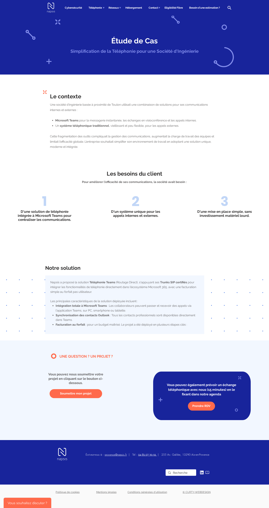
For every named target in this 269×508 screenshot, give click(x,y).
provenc (109, 455)
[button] (95, 8)
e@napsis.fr (120, 455)
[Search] (229, 7)
